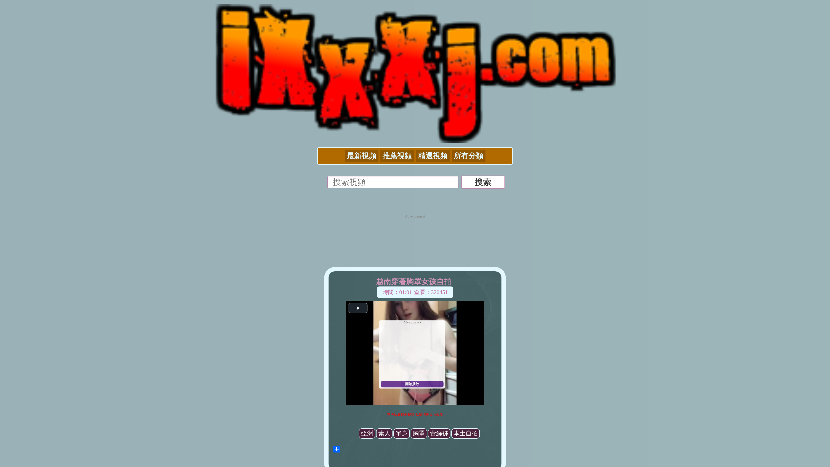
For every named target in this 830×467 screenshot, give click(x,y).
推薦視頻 (397, 156)
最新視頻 (361, 156)
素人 (384, 433)
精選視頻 (433, 156)
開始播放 (412, 384)
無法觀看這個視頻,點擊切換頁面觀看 (415, 414)
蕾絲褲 (439, 433)
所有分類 (468, 156)
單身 (402, 433)
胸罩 (419, 433)
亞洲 (367, 433)
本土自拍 (465, 433)
